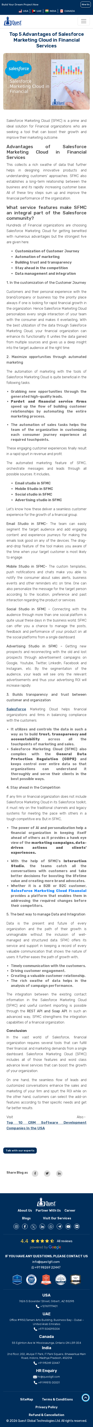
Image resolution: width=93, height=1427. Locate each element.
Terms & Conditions (57, 1399)
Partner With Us (48, 1210)
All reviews (64, 1241)
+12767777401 (49, 1306)
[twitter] (33, 1227)
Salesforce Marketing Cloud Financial (49, 891)
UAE (39, 11)
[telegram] (59, 1226)
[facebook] (25, 1226)
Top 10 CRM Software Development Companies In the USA (46, 1125)
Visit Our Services (57, 1218)
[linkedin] (42, 1226)
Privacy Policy (46, 1407)
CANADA (69, 11)
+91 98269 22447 (47, 1267)
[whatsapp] (51, 1226)
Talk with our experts (20, 1150)
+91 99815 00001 (48, 1382)
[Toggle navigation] (84, 21)
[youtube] (68, 1226)
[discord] (77, 1226)
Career (69, 1210)
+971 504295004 (48, 1328)
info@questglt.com (46, 1262)
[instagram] (16, 1226)
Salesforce (16, 709)
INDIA (53, 11)
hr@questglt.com (49, 1376)
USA (25, 11)
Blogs (26, 1218)
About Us (25, 1210)
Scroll (86, 1398)
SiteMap (26, 1399)
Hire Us (86, 4)
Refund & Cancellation (46, 1415)
